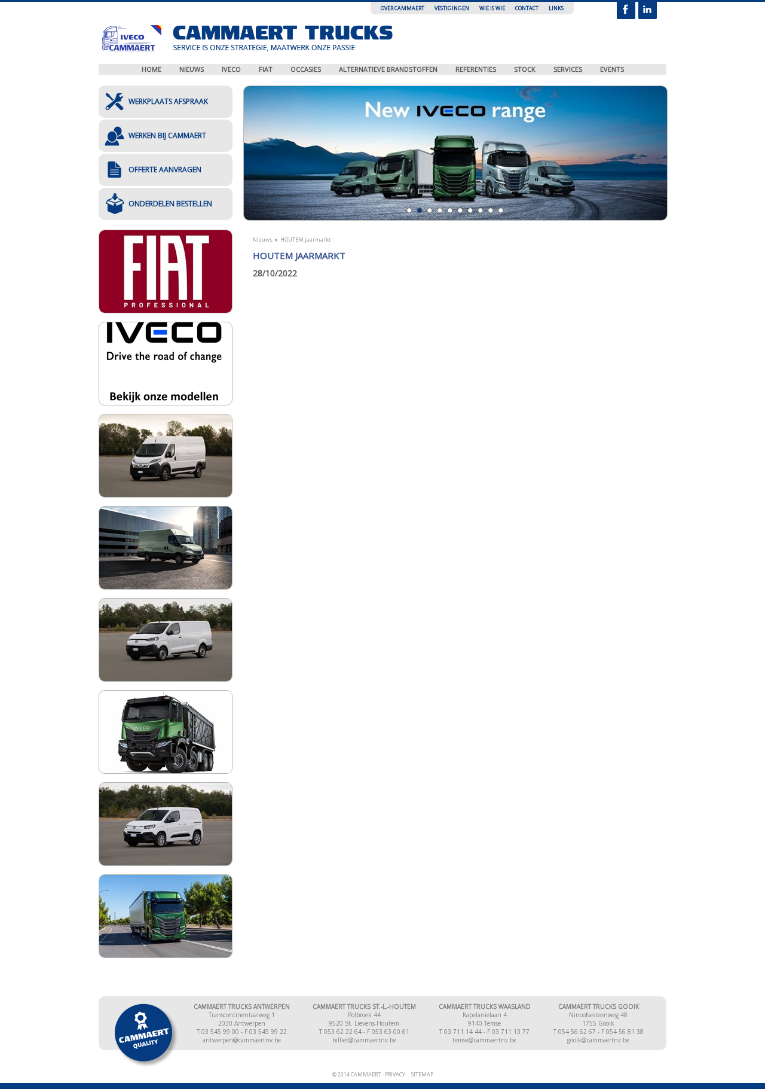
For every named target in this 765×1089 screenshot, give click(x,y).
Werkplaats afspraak (168, 101)
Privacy (395, 1074)
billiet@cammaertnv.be (364, 1040)
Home (151, 69)
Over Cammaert (402, 8)
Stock (525, 69)
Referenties (475, 69)
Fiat (266, 69)
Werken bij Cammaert (167, 135)
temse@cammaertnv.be (484, 1040)
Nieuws (191, 69)
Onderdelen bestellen (170, 204)
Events (612, 69)
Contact (526, 8)
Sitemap (422, 1074)
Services (567, 69)
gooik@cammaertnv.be (598, 1040)
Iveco (231, 69)
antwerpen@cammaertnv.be (242, 1040)
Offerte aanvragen (164, 169)
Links (556, 8)
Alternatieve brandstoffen (388, 69)
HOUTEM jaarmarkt (305, 239)
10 (500, 210)
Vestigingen (451, 8)
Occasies (305, 69)
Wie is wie (492, 8)
